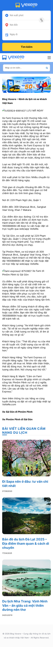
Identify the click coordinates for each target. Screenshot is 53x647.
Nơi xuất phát (17, 15)
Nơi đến (14, 25)
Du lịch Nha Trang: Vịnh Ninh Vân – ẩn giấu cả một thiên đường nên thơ (25, 605)
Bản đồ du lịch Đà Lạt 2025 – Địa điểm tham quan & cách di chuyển (25, 543)
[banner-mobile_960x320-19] (26, 84)
